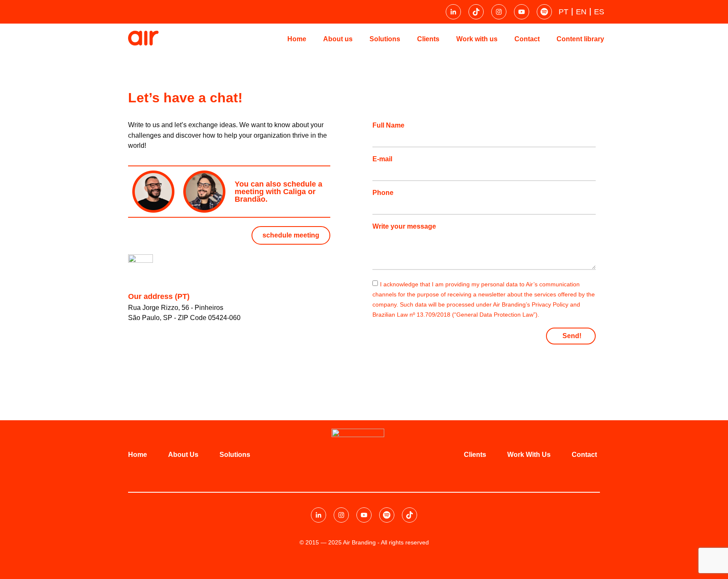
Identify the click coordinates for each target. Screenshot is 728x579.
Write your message (404, 226)
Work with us (477, 39)
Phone (382, 192)
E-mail (382, 159)
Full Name (388, 125)
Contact (527, 39)
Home (296, 39)
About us (338, 39)
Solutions (384, 39)
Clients (428, 39)
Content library (580, 39)
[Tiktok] (476, 11)
